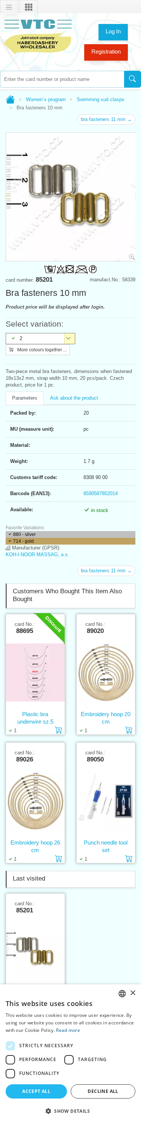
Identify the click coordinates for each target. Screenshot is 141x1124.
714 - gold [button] (23, 541)
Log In (113, 31)
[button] (70, 1110)
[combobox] (62, 79)
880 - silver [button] (24, 534)
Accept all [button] (36, 1091)
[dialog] (70, 1054)
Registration (106, 51)
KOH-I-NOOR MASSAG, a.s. (37, 554)
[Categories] (29, 7)
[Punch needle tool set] (106, 800)
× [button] (132, 993)
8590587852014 (100, 493)
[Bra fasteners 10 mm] (35, 951)
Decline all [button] (103, 1091)
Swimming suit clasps (100, 99)
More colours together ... (41, 349)
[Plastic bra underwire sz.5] (35, 672)
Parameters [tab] (24, 398)
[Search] (132, 79)
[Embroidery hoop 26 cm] (35, 800)
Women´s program (46, 99)
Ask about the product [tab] (74, 398)
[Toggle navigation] (9, 7)
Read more (68, 1030)
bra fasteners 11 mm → (106, 119)
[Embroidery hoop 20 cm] (106, 672)
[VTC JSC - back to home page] (37, 36)
